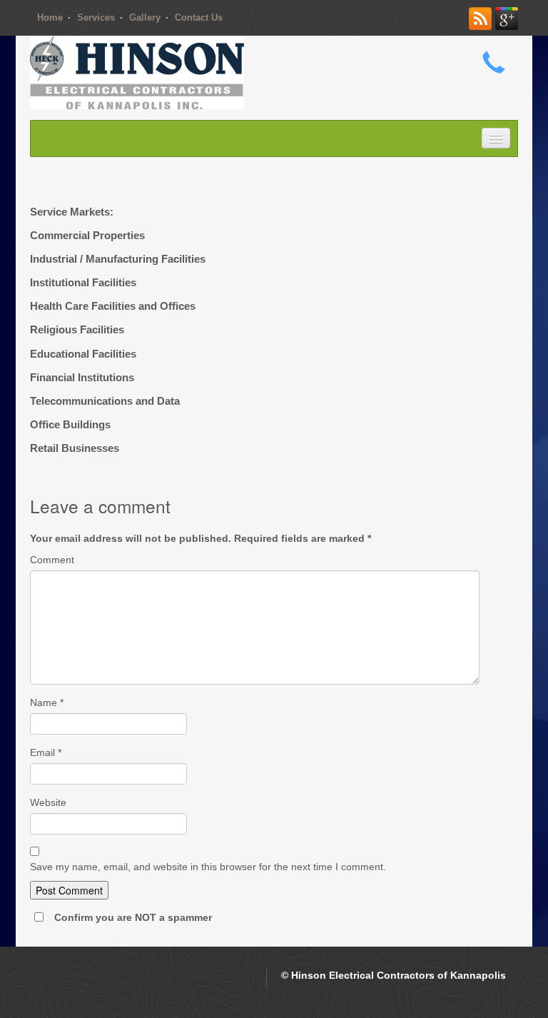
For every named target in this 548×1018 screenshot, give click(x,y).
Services (96, 17)
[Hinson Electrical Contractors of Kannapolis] (137, 71)
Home (50, 17)
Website (48, 802)
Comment (52, 559)
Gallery (145, 17)
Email (45, 752)
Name (47, 702)
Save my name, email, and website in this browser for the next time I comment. (208, 866)
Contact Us (199, 17)
